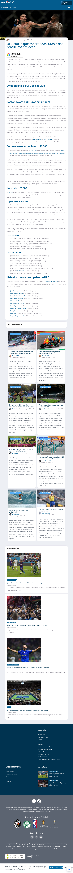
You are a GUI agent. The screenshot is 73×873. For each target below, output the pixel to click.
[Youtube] (41, 837)
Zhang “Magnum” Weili (16, 311)
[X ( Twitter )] (32, 837)
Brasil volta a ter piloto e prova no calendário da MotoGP (49, 352)
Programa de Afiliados (12, 774)
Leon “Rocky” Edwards (16, 298)
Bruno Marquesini (46, 513)
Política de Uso (41, 752)
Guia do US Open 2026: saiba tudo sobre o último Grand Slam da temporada (27, 710)
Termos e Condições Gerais (45, 749)
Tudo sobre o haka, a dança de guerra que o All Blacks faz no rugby (21, 450)
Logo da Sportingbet (43, 737)
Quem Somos (41, 734)
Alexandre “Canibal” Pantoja (18, 308)
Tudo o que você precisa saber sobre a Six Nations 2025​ (51, 406)
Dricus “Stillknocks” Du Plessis (19, 296)
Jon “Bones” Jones (15, 291)
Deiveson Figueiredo (19, 153)
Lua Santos (15, 409)
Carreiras (8, 781)
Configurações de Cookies (45, 747)
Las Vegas (34, 150)
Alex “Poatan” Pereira (16, 293)
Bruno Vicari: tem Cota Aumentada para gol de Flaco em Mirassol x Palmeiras (28, 668)
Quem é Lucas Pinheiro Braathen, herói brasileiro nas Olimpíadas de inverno (21, 352)
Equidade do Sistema (43, 754)
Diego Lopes (29, 153)
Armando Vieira (46, 355)
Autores (40, 739)
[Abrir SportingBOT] (69, 869)
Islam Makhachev (15, 301)
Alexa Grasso (14, 313)
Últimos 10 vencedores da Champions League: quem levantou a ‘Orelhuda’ (27, 625)
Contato (40, 742)
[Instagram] (36, 837)
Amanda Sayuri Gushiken (48, 461)
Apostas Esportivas (9, 7)
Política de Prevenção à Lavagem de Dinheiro (49, 759)
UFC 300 (10, 192)
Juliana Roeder (16, 514)
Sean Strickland (47, 139)
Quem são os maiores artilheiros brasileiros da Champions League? (25, 583)
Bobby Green (20, 271)
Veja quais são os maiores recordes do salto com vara (51, 510)
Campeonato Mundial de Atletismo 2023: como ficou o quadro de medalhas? (51, 458)
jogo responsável (21, 809)
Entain (7, 776)
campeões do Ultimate (51, 281)
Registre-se (66, 3)
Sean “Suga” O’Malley (16, 306)
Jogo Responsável (42, 757)
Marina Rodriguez (59, 153)
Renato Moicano (38, 153)
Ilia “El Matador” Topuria (17, 303)
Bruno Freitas (15, 355)
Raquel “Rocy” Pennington (17, 316)
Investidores (9, 779)
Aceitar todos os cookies (56, 867)
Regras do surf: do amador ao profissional (18, 511)
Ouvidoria (40, 744)
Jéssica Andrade (48, 153)
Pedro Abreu (12, 40)
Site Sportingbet (10, 771)
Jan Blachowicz (37, 139)
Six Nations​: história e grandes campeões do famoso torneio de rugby (21, 406)
